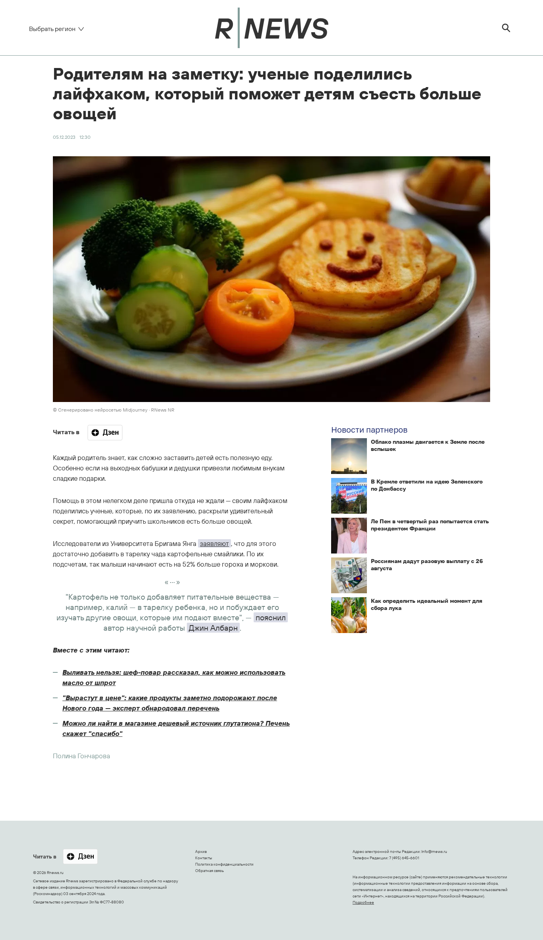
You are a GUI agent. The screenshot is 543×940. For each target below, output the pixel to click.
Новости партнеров (369, 429)
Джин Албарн (213, 628)
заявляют (214, 543)
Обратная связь (209, 870)
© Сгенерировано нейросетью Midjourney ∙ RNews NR (114, 410)
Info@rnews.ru (434, 851)
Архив (201, 851)
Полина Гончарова (81, 756)
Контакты (203, 857)
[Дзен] (104, 433)
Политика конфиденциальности (224, 864)
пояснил (271, 617)
